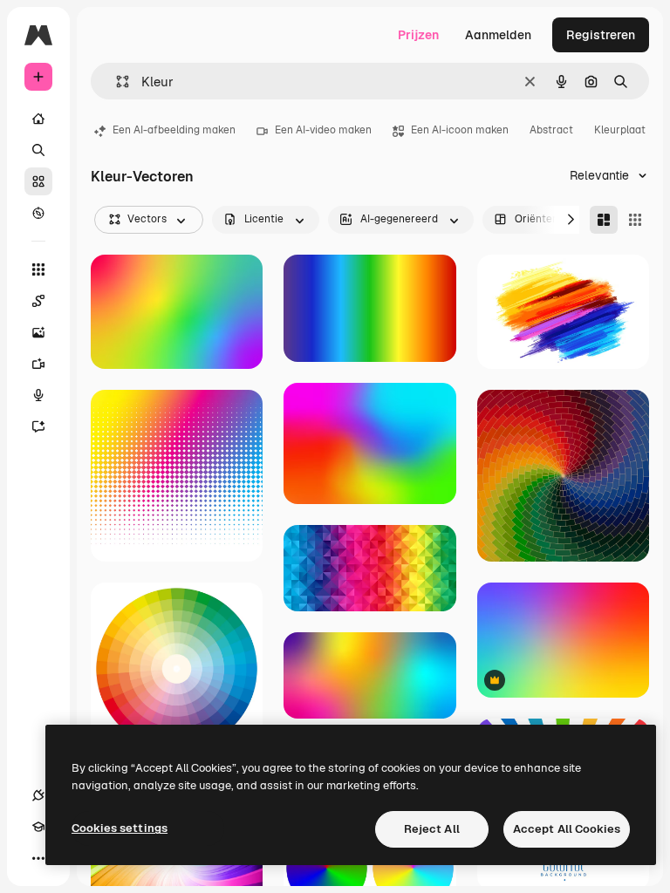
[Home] (38, 119)
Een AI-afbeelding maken (174, 130)
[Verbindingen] (38, 795)
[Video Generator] (38, 364)
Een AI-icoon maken (460, 130)
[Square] (635, 220)
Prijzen (418, 35)
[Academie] (38, 827)
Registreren (600, 35)
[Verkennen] (38, 213)
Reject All (432, 828)
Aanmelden (498, 35)
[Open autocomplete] (116, 81)
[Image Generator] (38, 332)
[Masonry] (604, 220)
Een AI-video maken (323, 130)
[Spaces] (38, 301)
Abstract (551, 130)
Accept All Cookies (566, 828)
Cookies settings (120, 828)
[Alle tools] (38, 269)
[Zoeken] (38, 150)
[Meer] (38, 858)
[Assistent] (38, 426)
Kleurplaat (620, 130)
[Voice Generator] (38, 395)
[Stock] (38, 181)
